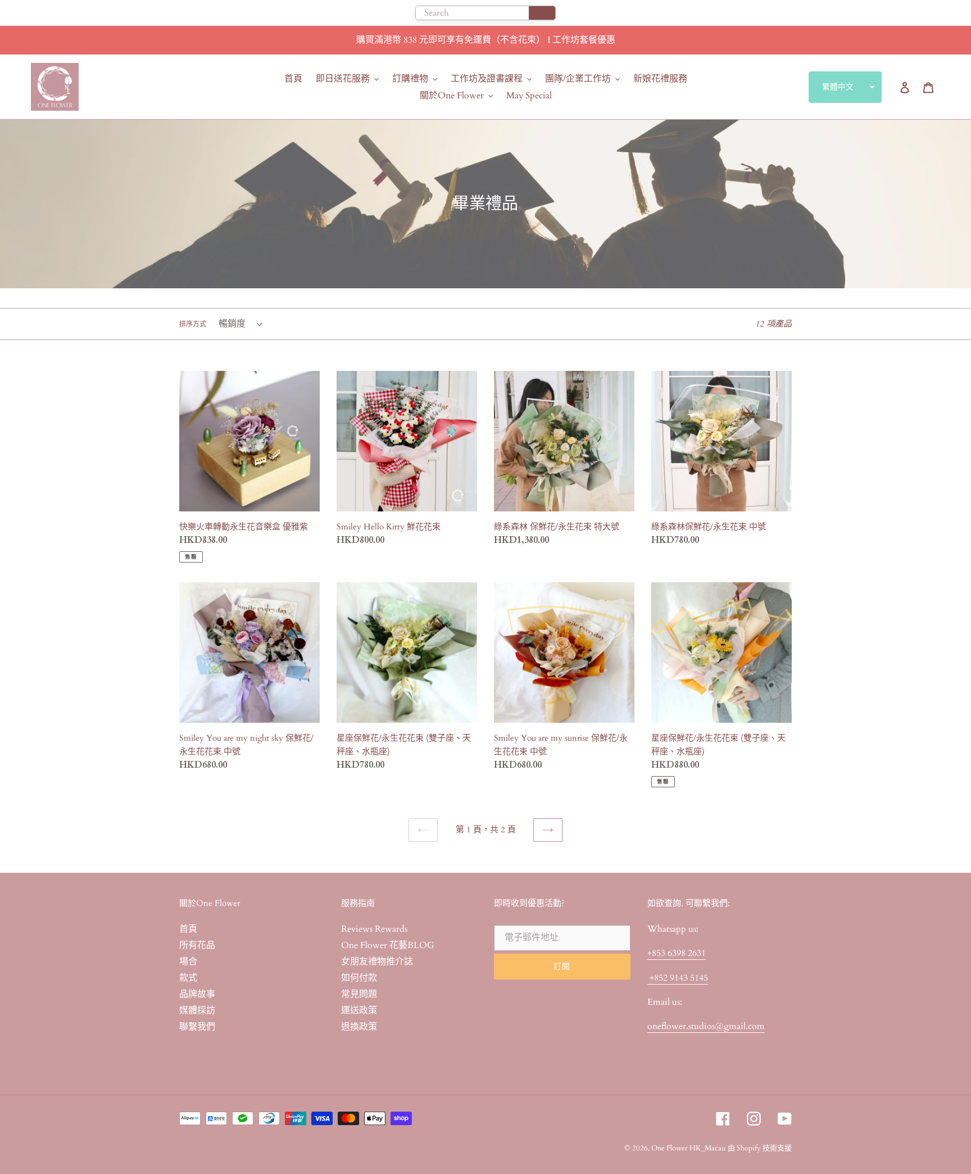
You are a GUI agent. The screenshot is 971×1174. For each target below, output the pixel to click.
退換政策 (359, 1027)
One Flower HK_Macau (688, 1148)
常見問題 (359, 994)
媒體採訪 (197, 1010)
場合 (188, 961)
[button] (845, 87)
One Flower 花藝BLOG (387, 945)
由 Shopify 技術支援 (760, 1148)
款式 (188, 978)
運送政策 (359, 1010)
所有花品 (197, 945)
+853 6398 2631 (676, 953)
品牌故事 (197, 994)
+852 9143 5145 (677, 978)
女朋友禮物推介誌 (377, 961)
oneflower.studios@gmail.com (706, 1026)
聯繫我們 (197, 1027)
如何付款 (359, 978)
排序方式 (192, 324)
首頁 (188, 929)
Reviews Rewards (374, 929)
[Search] (542, 13)
